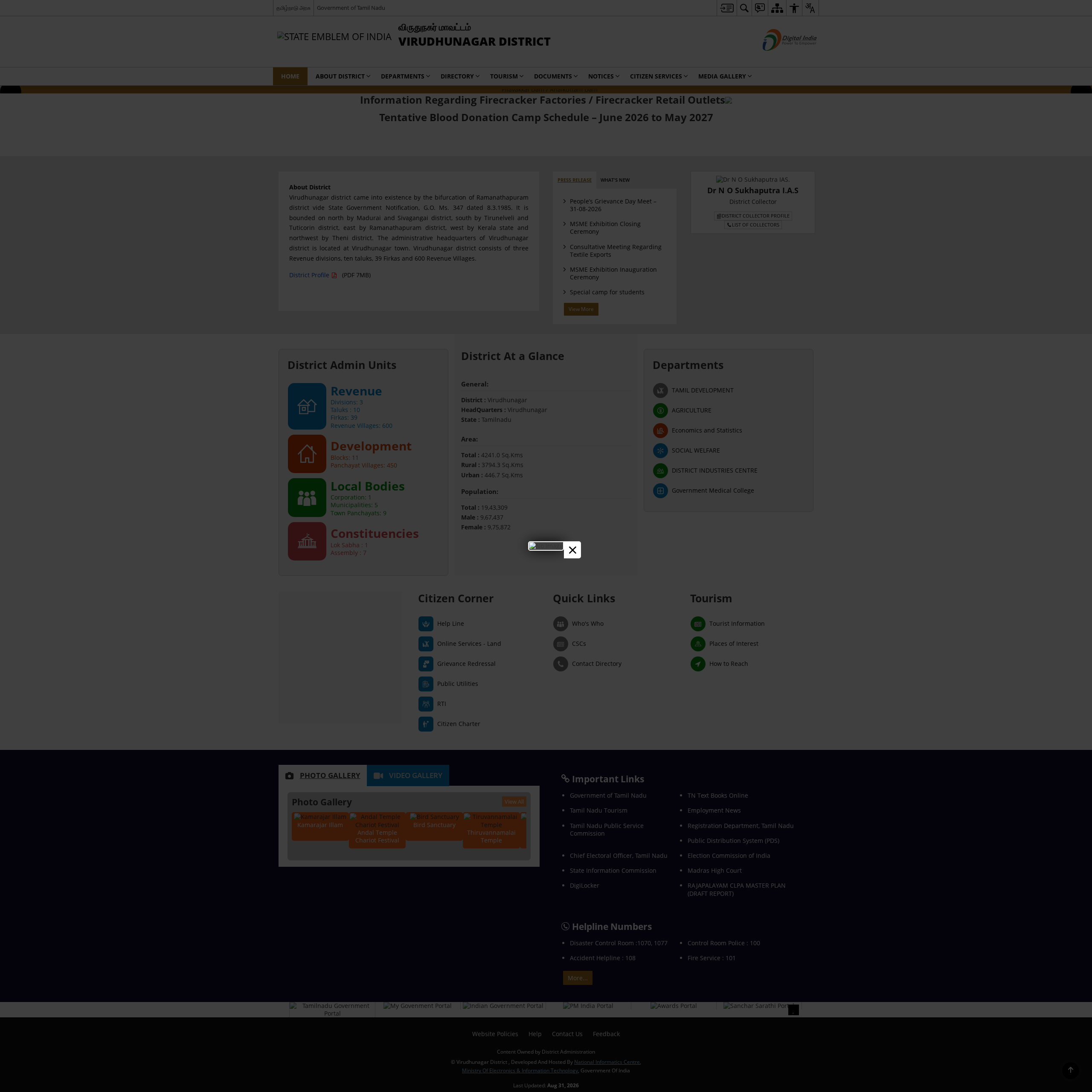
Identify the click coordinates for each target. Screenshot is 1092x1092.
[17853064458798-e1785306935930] (546, 546)
